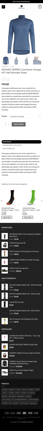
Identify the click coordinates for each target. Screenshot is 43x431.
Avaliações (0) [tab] (9, 148)
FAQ (3, 417)
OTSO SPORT (6, 400)
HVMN (24, 393)
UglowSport (33, 403)
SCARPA (4, 403)
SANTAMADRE (33, 400)
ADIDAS (11, 389)
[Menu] (3, 7)
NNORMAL (20, 396)
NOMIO (28, 396)
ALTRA (18, 389)
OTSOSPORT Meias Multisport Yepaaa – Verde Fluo (31, 210)
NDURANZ (12, 396)
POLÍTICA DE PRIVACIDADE (31, 417)
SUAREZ (15, 403)
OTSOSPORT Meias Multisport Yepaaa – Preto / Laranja (10, 210)
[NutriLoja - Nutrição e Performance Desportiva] (21, 7)
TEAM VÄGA (24, 403)
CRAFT (4, 393)
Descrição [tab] (7, 142)
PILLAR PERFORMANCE (19, 400)
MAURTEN (31, 393)
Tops (12, 66)
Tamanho (4, 116)
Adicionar (19, 124)
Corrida (5, 66)
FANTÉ (17, 393)
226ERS (4, 389)
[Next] (38, 35)
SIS (10, 403)
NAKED (4, 396)
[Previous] (5, 35)
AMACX (24, 389)
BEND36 (31, 389)
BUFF (37, 389)
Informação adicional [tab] (12, 145)
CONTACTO (21, 419)
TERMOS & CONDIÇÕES (13, 417)
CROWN (11, 393)
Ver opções (6, 217)
